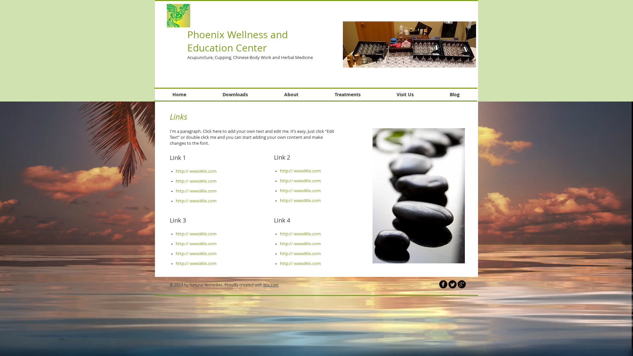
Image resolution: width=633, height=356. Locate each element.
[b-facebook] (443, 284)
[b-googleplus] (462, 284)
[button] (409, 44)
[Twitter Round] (452, 284)
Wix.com (271, 284)
